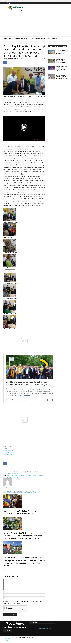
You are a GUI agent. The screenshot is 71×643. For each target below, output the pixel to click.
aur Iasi (7, 448)
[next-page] (7, 570)
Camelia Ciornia (9, 450)
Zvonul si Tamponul (52, 38)
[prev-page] (4, 570)
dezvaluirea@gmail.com (44, 628)
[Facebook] (66, 3)
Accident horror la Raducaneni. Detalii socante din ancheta (61, 61)
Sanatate (37, 38)
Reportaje (17, 38)
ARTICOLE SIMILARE (11, 492)
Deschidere (11, 43)
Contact (7, 638)
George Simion (9, 452)
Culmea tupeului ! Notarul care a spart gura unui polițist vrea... (62, 77)
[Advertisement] (35, 24)
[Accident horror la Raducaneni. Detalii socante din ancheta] (51, 61)
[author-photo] (7, 486)
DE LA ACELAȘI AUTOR (27, 492)
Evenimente (24, 38)
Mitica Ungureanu (10, 454)
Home (5, 38)
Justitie (43, 38)
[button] (65, 39)
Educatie (31, 38)
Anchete (11, 38)
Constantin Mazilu (12, 58)
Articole (7, 640)
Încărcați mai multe (57, 82)
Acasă (4, 43)
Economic (6, 553)
